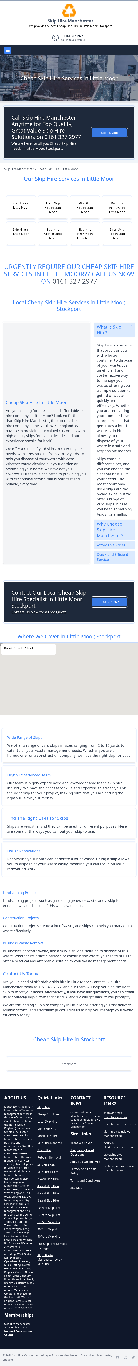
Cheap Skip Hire (48, 1114)
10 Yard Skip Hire (48, 1208)
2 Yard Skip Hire (48, 1179)
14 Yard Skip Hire (48, 1222)
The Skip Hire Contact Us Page (52, 1246)
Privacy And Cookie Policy (83, 1171)
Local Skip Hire (47, 1121)
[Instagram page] (125, 1357)
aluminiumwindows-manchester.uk (117, 1134)
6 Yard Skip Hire (48, 1193)
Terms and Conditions (85, 1180)
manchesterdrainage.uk (119, 1124)
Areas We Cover (81, 1143)
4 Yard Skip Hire (48, 1186)
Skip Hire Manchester (70, 21)
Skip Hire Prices (48, 1172)
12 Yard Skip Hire (48, 1215)
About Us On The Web (85, 1162)
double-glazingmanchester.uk (118, 1145)
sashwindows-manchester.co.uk (115, 1115)
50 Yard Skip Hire (48, 1237)
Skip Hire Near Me (49, 1143)
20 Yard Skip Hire (48, 1229)
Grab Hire (44, 1150)
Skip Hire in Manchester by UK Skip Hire (49, 1259)
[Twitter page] (133, 1357)
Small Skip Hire (47, 1136)
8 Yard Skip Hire (48, 1201)
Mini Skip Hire (46, 1129)
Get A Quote (109, 133)
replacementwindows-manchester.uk (119, 1168)
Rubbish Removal (49, 1157)
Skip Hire (43, 1107)
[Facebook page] (117, 1357)
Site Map (76, 1188)
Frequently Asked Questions (82, 1152)
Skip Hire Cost (46, 1165)
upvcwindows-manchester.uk (113, 1157)
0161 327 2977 (74, 281)
